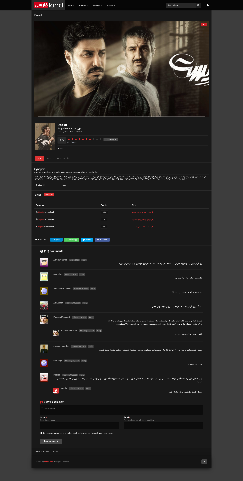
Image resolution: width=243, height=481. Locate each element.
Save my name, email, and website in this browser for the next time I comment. (78, 433)
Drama (60, 148)
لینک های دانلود (63, 158)
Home (71, 5)
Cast (49, 158)
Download (49, 194)
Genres (82, 5)
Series (110, 5)
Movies (96, 5)
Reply (84, 260)
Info (39, 158)
